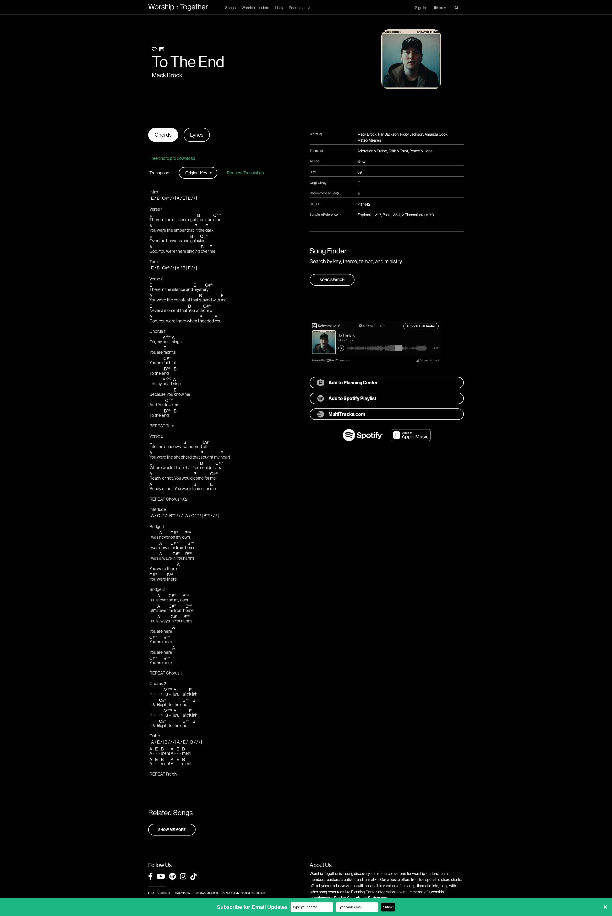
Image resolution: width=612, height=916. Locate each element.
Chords (163, 134)
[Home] (178, 7)
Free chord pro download (172, 158)
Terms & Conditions (206, 893)
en (441, 7)
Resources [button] (297, 7)
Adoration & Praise (372, 151)
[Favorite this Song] (154, 49)
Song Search (332, 280)
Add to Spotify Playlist (352, 398)
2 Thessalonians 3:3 (418, 214)
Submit (388, 907)
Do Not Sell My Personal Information (243, 893)
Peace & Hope (421, 151)
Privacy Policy (182, 893)
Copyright (164, 893)
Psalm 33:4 (391, 214)
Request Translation (245, 173)
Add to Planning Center (353, 383)
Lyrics (196, 134)
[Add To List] (161, 49)
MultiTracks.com (346, 414)
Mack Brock (167, 75)
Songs (230, 7)
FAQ (151, 893)
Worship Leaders (255, 7)
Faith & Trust (398, 151)
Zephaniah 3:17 (369, 214)
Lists (279, 7)
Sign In (420, 7)
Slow (361, 161)
